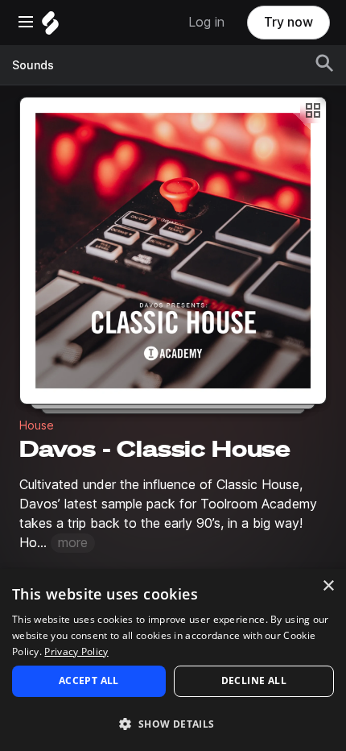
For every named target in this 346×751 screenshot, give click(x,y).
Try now (288, 22)
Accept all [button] (89, 680)
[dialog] (173, 660)
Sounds (33, 65)
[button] (173, 723)
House (36, 425)
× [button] (328, 586)
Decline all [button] (253, 680)
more (73, 542)
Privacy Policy (76, 651)
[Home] (50, 27)
